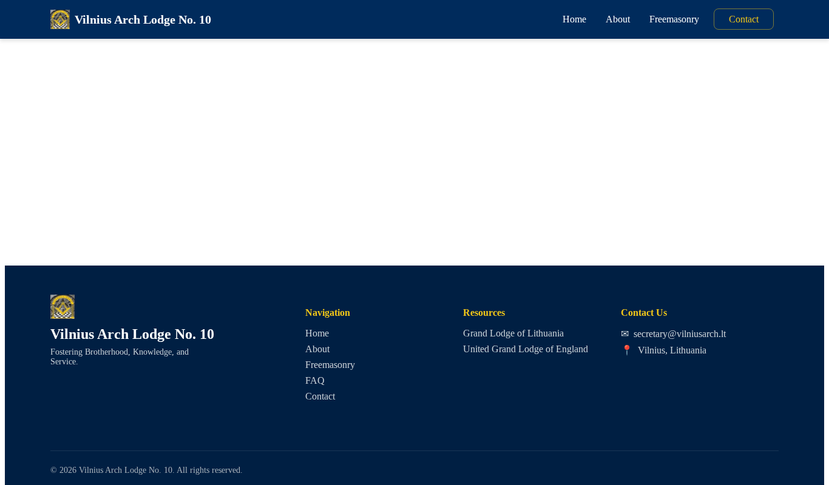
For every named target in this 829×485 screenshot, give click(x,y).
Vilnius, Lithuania (663, 350)
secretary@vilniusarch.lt (673, 334)
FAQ (315, 380)
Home (574, 19)
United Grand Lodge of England (525, 349)
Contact (744, 19)
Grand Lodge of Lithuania (513, 333)
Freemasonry (674, 19)
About (618, 19)
